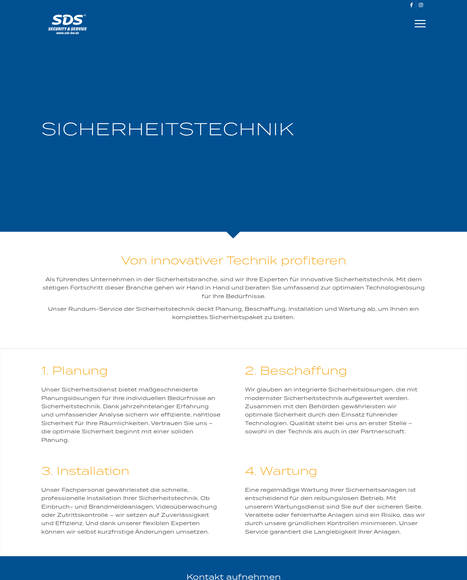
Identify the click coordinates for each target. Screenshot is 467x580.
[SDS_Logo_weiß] (67, 24)
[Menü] (418, 24)
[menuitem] (418, 24)
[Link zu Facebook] (411, 5)
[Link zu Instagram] (421, 5)
